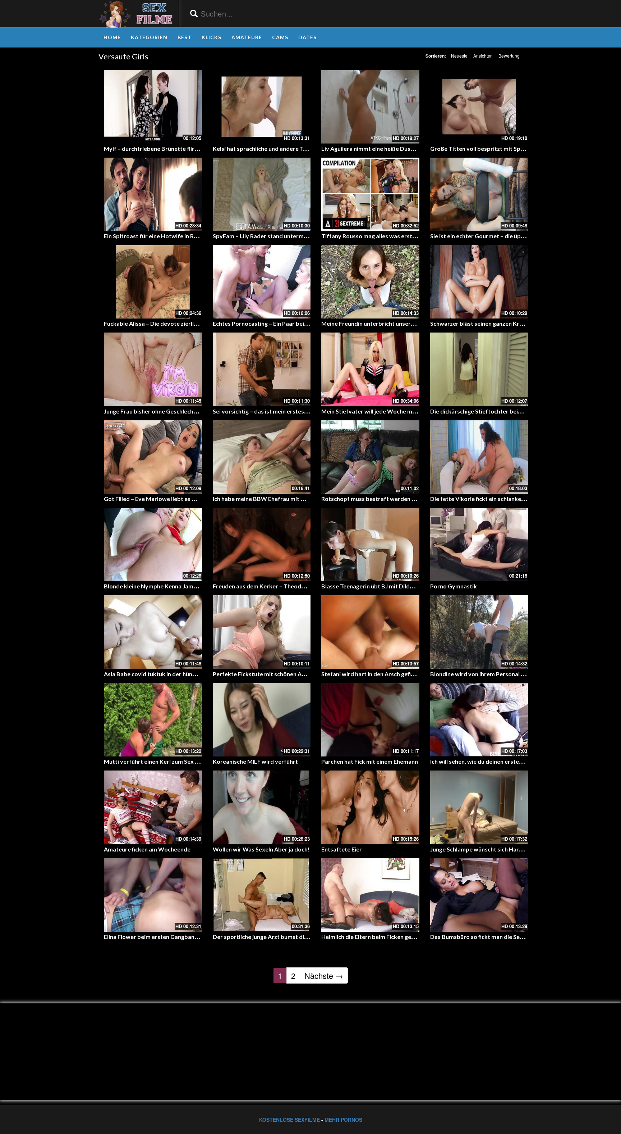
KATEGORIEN (149, 37)
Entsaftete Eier (341, 849)
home (112, 37)
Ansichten (483, 56)
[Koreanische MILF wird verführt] (262, 719)
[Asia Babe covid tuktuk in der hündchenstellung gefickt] (153, 632)
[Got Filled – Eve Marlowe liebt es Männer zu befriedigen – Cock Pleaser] (153, 457)
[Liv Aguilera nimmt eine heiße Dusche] (370, 106)
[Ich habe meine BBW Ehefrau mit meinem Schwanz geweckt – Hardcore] (262, 457)
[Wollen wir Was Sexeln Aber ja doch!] (262, 807)
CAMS (280, 37)
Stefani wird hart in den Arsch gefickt (370, 673)
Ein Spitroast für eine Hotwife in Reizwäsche (162, 235)
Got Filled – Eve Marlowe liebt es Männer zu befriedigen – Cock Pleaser (198, 498)
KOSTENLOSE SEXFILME (289, 1119)
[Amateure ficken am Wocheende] (153, 807)
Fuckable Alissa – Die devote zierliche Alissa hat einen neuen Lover (192, 323)
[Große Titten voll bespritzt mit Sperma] (479, 106)
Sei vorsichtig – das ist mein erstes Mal (264, 411)
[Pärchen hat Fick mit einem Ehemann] (370, 719)
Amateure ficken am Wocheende (147, 849)
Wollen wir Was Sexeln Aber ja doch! (261, 849)
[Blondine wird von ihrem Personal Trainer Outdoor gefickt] (479, 632)
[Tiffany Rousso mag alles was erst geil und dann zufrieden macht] (370, 194)
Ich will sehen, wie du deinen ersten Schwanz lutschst (499, 761)
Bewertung (509, 56)
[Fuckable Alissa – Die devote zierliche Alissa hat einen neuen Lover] (153, 281)
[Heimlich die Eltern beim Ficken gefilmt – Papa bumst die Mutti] (370, 895)
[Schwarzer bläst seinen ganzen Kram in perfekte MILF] (479, 281)
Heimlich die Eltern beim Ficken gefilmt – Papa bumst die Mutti (403, 936)
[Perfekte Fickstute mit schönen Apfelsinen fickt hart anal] (262, 632)
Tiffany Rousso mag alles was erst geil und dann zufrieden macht (407, 235)
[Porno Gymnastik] (479, 544)
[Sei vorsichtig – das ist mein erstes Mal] (262, 369)
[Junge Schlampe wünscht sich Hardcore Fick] (479, 807)
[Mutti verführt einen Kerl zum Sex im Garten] (153, 719)
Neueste (459, 56)
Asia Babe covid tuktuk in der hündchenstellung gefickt (176, 673)
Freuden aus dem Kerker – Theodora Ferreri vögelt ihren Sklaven (299, 586)
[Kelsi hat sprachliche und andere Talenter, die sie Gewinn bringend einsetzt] (262, 106)
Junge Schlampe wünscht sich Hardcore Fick (488, 849)
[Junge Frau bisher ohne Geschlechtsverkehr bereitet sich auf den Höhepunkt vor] (153, 369)
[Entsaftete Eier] (370, 807)
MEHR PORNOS (343, 1119)
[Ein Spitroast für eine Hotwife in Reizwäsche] (153, 194)
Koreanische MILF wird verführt (255, 761)
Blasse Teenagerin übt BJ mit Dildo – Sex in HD (382, 586)
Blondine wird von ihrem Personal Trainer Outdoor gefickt (507, 673)
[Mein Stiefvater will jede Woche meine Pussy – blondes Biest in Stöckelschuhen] (370, 369)
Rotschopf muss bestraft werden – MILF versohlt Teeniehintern (406, 498)
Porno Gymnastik (453, 586)
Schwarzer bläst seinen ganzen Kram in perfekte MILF (501, 323)
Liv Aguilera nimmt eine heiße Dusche (370, 148)
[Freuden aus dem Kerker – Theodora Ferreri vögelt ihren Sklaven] (262, 544)
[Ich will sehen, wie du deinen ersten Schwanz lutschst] (479, 719)
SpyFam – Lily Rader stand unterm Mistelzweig (275, 235)
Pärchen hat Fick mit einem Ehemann (369, 761)
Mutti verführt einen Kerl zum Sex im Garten (162, 761)
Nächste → (323, 975)
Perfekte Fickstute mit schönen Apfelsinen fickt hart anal (288, 673)
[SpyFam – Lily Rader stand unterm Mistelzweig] (262, 194)
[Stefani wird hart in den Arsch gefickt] (370, 632)
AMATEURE (246, 37)
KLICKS (211, 37)
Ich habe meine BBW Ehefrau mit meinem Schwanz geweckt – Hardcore (307, 498)
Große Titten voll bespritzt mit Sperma (482, 148)
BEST (185, 37)
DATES (307, 37)
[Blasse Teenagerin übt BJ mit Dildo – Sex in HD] (370, 544)
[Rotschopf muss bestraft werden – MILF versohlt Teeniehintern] (370, 457)
